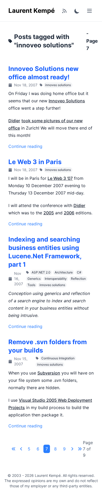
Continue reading (25, 146)
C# (79, 272)
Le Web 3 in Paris (34, 162)
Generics (34, 279)
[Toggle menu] (89, 11)
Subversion (48, 373)
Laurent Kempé (31, 10)
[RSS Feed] (64, 10)
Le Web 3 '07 (60, 178)
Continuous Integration (58, 358)
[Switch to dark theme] (77, 10)
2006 (69, 212)
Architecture (64, 272)
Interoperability (56, 279)
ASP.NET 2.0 (41, 272)
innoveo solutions (58, 85)
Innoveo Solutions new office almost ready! (43, 73)
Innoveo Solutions (67, 100)
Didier (14, 120)
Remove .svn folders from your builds (47, 346)
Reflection (78, 279)
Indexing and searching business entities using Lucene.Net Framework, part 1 (44, 252)
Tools (31, 285)
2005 (48, 212)
